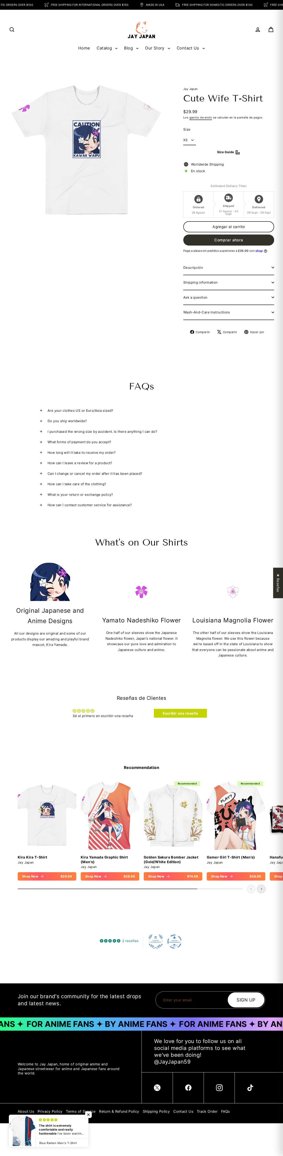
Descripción (193, 267)
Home (84, 48)
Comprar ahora (228, 240)
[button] (88, 1114)
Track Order (207, 1111)
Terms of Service (81, 1111)
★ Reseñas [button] (278, 583)
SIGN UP (246, 1000)
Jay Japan (190, 89)
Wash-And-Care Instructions (206, 312)
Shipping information (200, 282)
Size (187, 129)
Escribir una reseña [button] (180, 713)
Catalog (105, 48)
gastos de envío (200, 117)
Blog (129, 48)
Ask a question (195, 297)
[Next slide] (261, 889)
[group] (47, 830)
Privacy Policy (50, 1111)
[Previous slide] (251, 889)
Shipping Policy (156, 1111)
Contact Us (188, 48)
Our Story (155, 48)
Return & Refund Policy (119, 1111)
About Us (26, 1111)
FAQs (225, 1111)
